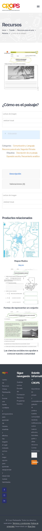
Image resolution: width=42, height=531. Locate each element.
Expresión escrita (14, 156)
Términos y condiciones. (21, 523)
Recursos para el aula (25, 30)
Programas (21, 401)
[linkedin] (4, 501)
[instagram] (4, 495)
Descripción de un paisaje (26, 153)
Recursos (20, 398)
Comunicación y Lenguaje (23, 146)
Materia (5, 33)
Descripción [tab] (15, 174)
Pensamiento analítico (30, 156)
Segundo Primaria (28, 149)
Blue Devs (31, 526)
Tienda (12, 30)
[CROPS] (11, 7)
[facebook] (4, 490)
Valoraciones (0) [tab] (17, 184)
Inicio (4, 30)
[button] (35, 53)
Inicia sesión (12, 133)
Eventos (20, 404)
